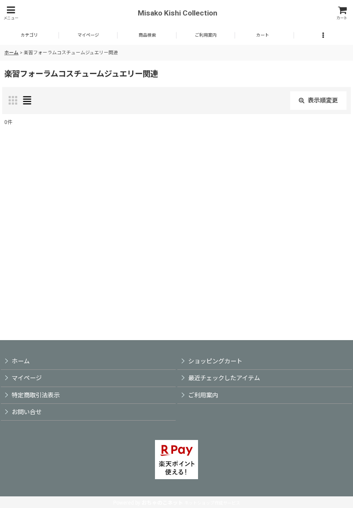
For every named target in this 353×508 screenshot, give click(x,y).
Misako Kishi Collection (177, 13)
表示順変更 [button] (323, 100)
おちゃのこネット (162, 503)
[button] (10, 13)
